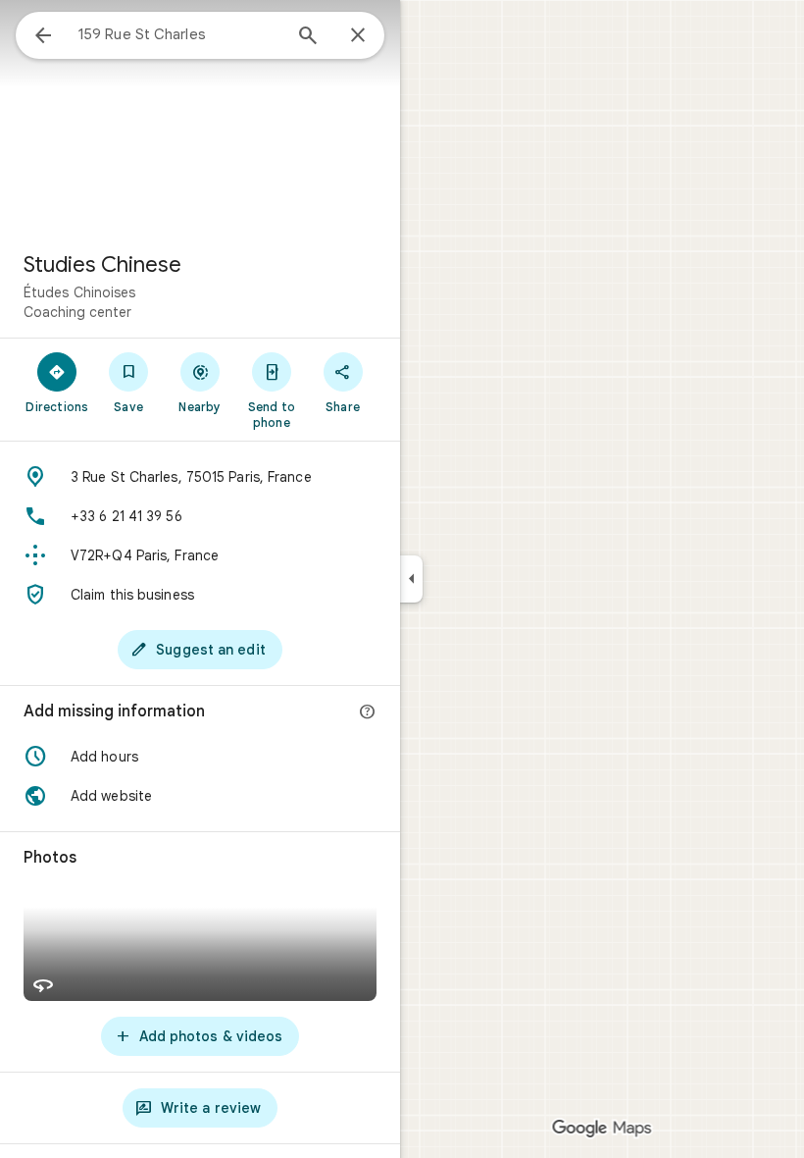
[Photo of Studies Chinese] (200, 118)
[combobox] (179, 34)
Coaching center (77, 312)
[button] (200, 756)
